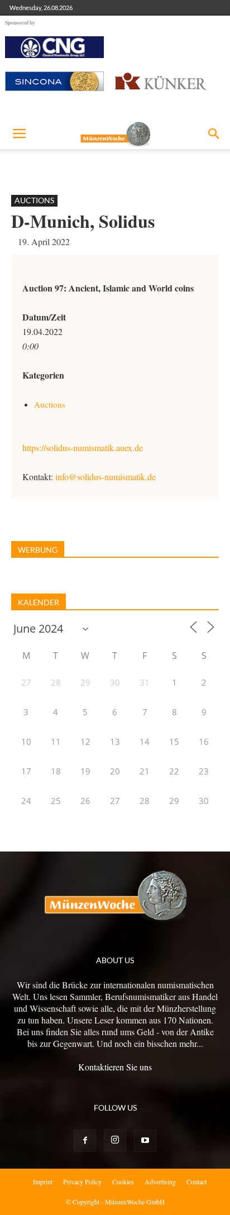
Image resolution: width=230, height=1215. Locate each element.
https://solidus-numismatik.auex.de (82, 447)
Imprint (42, 1181)
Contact (196, 1181)
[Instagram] (115, 1140)
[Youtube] (145, 1141)
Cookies (123, 1181)
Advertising (160, 1181)
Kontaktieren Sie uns (115, 1067)
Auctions (34, 200)
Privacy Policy (82, 1181)
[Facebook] (85, 1141)
